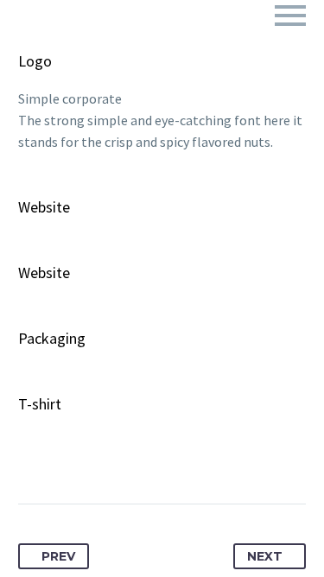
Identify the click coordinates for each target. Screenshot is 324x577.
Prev (58, 556)
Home (130, 40)
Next (265, 556)
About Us (216, 40)
